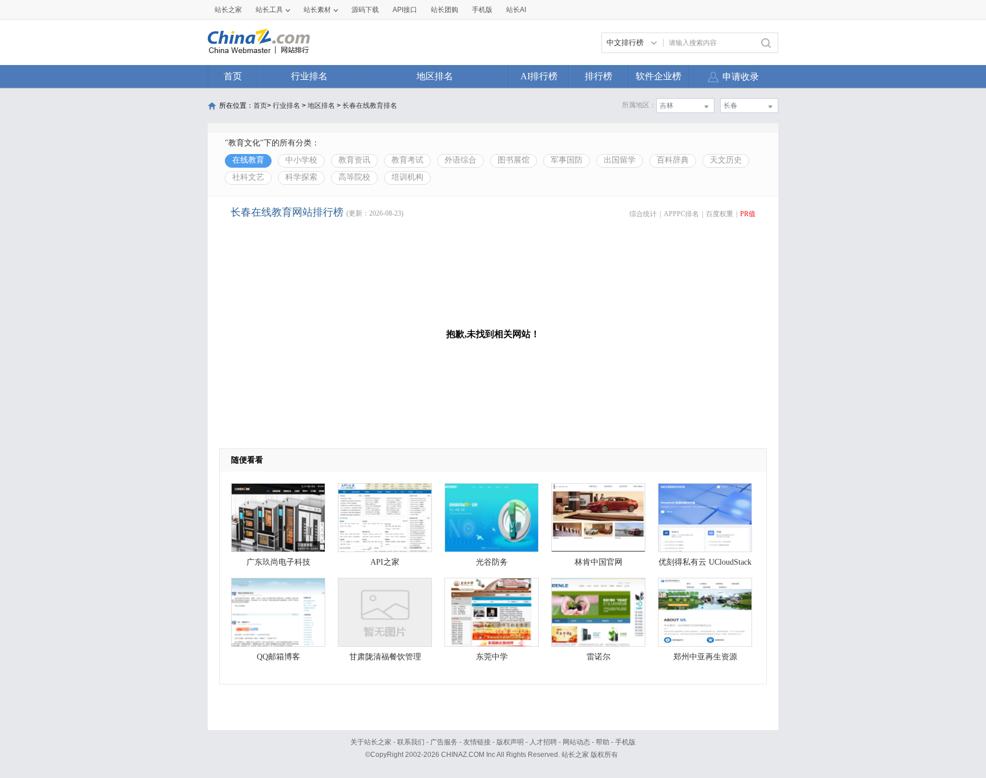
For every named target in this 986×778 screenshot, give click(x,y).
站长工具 (269, 10)
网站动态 (576, 742)
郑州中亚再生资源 (705, 657)
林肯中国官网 (599, 562)
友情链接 (477, 742)
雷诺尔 (599, 657)
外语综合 (460, 160)
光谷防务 (492, 562)
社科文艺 (248, 177)
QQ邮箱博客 (278, 657)
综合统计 (643, 214)
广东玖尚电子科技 (278, 562)
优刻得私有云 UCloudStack (704, 562)
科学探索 (301, 177)
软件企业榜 (658, 76)
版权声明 (510, 742)
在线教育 (248, 160)
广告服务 (444, 742)
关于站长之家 (370, 742)
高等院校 (354, 177)
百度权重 (719, 214)
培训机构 (407, 177)
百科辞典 (673, 160)
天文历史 (726, 160)
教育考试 (407, 160)
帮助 (602, 742)
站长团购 (444, 10)
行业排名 (309, 76)
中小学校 (301, 160)
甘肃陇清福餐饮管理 (385, 657)
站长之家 (228, 10)
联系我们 (411, 742)
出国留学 (620, 160)
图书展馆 (514, 160)
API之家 (384, 562)
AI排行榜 (538, 76)
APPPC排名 (681, 214)
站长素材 (317, 10)
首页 (233, 76)
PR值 (747, 214)
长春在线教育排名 (369, 106)
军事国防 (567, 160)
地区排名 (435, 76)
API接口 (405, 10)
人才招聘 (543, 742)
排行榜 (598, 76)
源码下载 (365, 10)
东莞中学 (492, 657)
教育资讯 (354, 160)
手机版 (625, 742)
